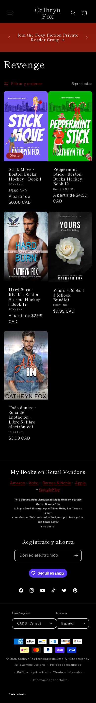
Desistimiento (48, 689)
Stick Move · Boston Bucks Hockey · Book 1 (25, 174)
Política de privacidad (32, 672)
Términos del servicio (68, 672)
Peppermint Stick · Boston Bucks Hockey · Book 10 (69, 176)
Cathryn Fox (26, 659)
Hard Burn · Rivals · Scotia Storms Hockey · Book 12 (24, 296)
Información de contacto (50, 680)
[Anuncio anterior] (9, 37)
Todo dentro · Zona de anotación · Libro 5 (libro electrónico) (22, 417)
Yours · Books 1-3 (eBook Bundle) (69, 295)
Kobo (33, 483)
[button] (9, 12)
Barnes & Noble (57, 483)
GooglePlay (49, 489)
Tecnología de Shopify (51, 659)
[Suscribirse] (76, 555)
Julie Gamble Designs (30, 664)
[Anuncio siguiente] (86, 37)
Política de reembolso (65, 664)
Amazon (17, 483)
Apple (80, 483)
